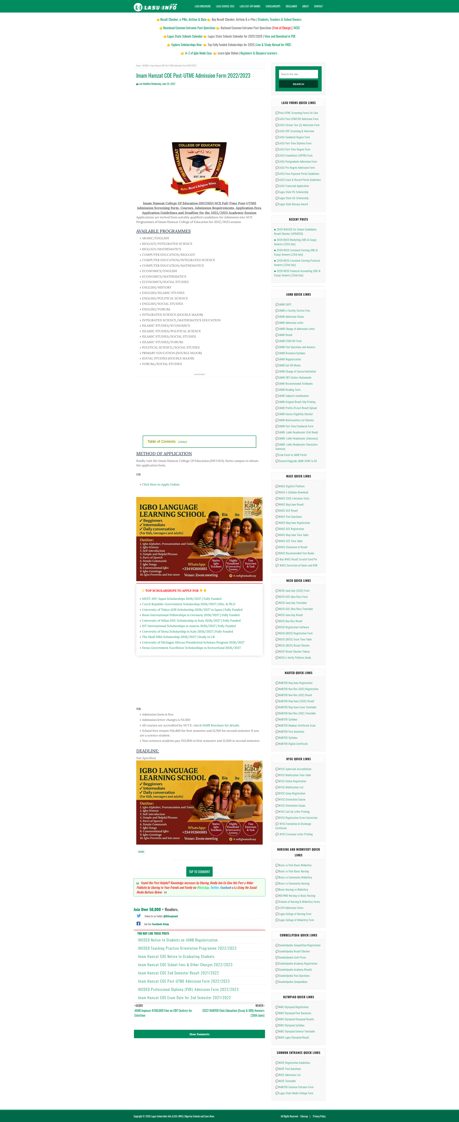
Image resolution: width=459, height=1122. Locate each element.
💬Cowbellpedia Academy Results (293, 969)
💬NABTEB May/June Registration (294, 683)
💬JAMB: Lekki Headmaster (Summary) (296, 438)
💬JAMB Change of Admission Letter (295, 329)
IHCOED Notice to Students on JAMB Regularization (178, 940)
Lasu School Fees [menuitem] (225, 6)
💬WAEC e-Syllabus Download (291, 492)
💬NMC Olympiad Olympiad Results (294, 1019)
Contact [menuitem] (318, 6)
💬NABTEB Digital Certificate (291, 744)
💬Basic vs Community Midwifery (293, 877)
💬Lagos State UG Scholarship (292, 198)
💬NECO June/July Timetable (291, 603)
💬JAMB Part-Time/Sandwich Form (294, 426)
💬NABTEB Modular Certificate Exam (295, 725)
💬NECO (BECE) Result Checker (292, 645)
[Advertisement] (199, 117)
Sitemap (304, 1116)
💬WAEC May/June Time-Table (292, 535)
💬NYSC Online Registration (290, 781)
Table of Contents (167, 441)
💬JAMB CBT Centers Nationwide (293, 377)
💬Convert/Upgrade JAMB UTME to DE (296, 461)
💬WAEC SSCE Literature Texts (292, 498)
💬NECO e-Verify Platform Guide (293, 657)
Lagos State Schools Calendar (185, 36)
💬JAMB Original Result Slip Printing (295, 402)
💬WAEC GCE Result (286, 510)
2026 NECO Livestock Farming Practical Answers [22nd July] (297, 262)
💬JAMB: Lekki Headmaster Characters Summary (296, 446)
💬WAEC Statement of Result (291, 547)
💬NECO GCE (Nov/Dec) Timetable (294, 609)
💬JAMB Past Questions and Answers (295, 347)
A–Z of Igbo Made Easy (198, 53)
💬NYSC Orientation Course (290, 799)
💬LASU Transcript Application (292, 186)
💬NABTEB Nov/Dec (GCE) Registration (296, 689)
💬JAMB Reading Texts (288, 389)
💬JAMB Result (283, 335)
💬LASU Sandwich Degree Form (292, 137)
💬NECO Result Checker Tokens (292, 651)
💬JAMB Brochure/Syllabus (290, 353)
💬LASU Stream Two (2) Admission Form (297, 125)
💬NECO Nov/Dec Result (288, 621)
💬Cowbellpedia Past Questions (292, 975)
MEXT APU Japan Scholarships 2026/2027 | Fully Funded (181, 599)
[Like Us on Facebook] (138, 923)
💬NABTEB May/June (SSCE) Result (294, 701)
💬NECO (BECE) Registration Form (294, 633)
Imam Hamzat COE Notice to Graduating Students (176, 956)
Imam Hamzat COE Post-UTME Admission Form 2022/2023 (184, 981)
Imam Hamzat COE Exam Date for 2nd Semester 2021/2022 (184, 997)
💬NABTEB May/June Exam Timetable (295, 707)
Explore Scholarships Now (186, 44)
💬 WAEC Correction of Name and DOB (296, 565)
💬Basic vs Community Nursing (292, 883)
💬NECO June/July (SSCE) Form (292, 590)
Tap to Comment (199, 871)
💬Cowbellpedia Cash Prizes (290, 957)
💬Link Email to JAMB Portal (291, 455)
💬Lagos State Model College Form (294, 1093)
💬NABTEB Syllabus (286, 719)
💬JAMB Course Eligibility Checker (294, 414)
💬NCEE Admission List (288, 1075)
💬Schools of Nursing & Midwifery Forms (297, 902)
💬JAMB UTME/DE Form (288, 341)
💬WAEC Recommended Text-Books (294, 553)
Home (138, 65)
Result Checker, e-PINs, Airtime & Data (183, 19)
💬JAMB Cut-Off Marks (288, 365)
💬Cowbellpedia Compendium (291, 982)
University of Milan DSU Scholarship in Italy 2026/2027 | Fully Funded (191, 621)
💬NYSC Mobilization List (289, 787)
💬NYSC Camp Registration (290, 793)
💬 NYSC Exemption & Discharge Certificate (293, 826)
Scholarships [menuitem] (273, 6)
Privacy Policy (319, 1116)
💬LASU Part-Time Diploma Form (293, 143)
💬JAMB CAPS (283, 304)
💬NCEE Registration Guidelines (292, 1063)
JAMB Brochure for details (220, 725)
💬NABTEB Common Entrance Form (294, 1087)
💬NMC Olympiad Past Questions (293, 1013)
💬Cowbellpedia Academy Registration (296, 963)
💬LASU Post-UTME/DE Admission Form (297, 119)
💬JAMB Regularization (288, 359)
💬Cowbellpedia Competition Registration (298, 945)
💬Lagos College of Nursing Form (293, 914)
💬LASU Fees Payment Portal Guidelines (297, 174)
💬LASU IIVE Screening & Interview (294, 131)
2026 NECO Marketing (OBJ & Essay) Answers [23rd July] (295, 242)
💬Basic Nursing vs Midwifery (291, 889)
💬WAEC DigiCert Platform (290, 486)
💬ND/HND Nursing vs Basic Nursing (295, 895)
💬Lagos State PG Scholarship (291, 192)
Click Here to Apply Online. (161, 484)
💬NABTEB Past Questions (289, 731)
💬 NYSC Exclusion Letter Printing (294, 834)
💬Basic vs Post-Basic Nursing (292, 871)
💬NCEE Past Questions (288, 1069)
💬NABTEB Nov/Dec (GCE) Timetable (295, 713)
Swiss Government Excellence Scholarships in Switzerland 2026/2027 (191, 648)
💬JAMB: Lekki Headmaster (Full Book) (296, 432)
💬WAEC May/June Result (289, 504)
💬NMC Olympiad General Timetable (295, 1031)
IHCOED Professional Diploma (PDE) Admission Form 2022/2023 (188, 989)
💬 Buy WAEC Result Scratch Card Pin (296, 559)
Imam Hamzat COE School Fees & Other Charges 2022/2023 (185, 964)
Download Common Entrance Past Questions (189, 27)
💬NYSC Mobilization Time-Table (293, 775)
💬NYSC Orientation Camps (290, 805)
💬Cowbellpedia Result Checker (292, 951)
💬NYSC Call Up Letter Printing (292, 811)
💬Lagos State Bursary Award (291, 204)
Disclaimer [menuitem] (291, 6)
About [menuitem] (305, 6)
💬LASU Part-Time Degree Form (292, 149)
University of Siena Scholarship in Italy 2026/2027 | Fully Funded (187, 631)
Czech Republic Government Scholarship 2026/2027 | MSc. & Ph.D (188, 604)
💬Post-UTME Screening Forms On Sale (296, 113)
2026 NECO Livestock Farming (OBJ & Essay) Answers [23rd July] (296, 252)
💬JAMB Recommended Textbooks (294, 383)
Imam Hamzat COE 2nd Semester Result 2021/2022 (178, 973)
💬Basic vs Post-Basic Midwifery (293, 865)
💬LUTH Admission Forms (289, 908)
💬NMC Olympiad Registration (292, 1007)
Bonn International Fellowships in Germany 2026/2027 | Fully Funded (191, 615)
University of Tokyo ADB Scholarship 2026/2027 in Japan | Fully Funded (192, 610)
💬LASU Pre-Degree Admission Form (295, 167)
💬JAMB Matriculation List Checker (294, 420)
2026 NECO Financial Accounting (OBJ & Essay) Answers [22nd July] (297, 273)
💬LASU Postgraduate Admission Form (296, 161)
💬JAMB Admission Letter (289, 323)
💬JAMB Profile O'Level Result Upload (296, 408)
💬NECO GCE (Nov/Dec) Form (291, 597)
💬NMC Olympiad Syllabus (289, 1025)
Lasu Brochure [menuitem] (203, 6)
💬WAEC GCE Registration (289, 529)
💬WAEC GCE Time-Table (289, 541)
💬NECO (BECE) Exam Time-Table (293, 639)
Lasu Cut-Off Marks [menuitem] (250, 6)
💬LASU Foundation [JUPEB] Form (294, 155)
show (182, 441)
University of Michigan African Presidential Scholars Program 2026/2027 (193, 642)
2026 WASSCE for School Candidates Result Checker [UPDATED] (295, 231)
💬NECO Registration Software (292, 627)
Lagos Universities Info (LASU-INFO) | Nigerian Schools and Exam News (182, 1116)
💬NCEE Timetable (285, 1081)
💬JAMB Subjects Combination (292, 396)
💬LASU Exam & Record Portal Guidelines (298, 180)
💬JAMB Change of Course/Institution (295, 371)
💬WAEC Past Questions (288, 516)
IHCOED (145, 65)
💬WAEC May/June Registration (292, 523)
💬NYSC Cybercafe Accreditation (293, 769)
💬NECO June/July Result (289, 615)
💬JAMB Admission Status (289, 316)
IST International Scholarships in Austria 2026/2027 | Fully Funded (189, 626)
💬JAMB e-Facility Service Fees (292, 310)
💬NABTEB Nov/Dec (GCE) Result (293, 695)
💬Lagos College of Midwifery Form (294, 920)
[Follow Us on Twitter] (139, 915)
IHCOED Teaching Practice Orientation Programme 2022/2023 (187, 948)
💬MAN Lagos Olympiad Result (292, 1037)
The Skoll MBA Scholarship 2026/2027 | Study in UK (178, 637)
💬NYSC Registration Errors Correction (296, 818)
